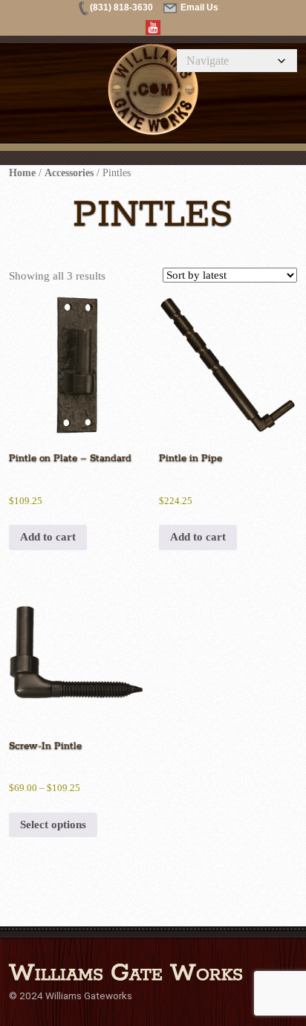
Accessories (69, 172)
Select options (53, 824)
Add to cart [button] (48, 537)
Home (22, 172)
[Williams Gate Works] (119, 119)
